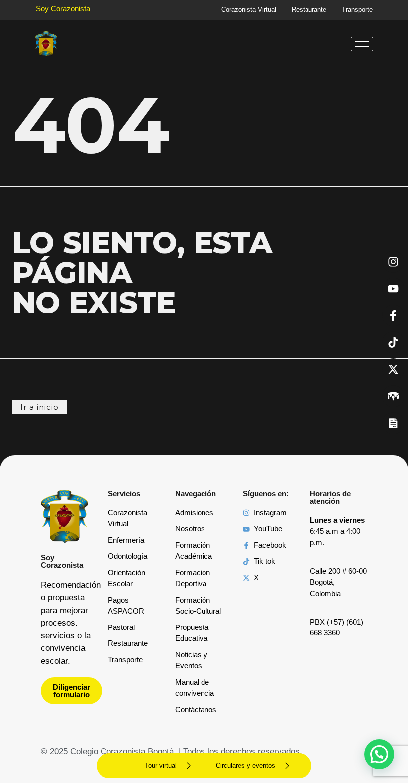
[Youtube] (393, 289)
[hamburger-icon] (362, 44)
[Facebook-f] (393, 315)
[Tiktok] (393, 342)
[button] (379, 754)
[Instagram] (393, 262)
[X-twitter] (393, 369)
